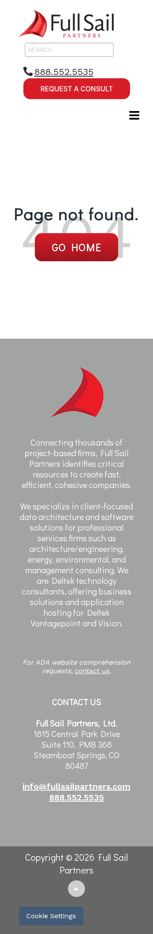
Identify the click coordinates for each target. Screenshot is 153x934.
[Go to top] (76, 888)
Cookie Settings (51, 916)
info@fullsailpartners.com (76, 786)
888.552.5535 (64, 71)
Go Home (77, 247)
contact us (92, 671)
